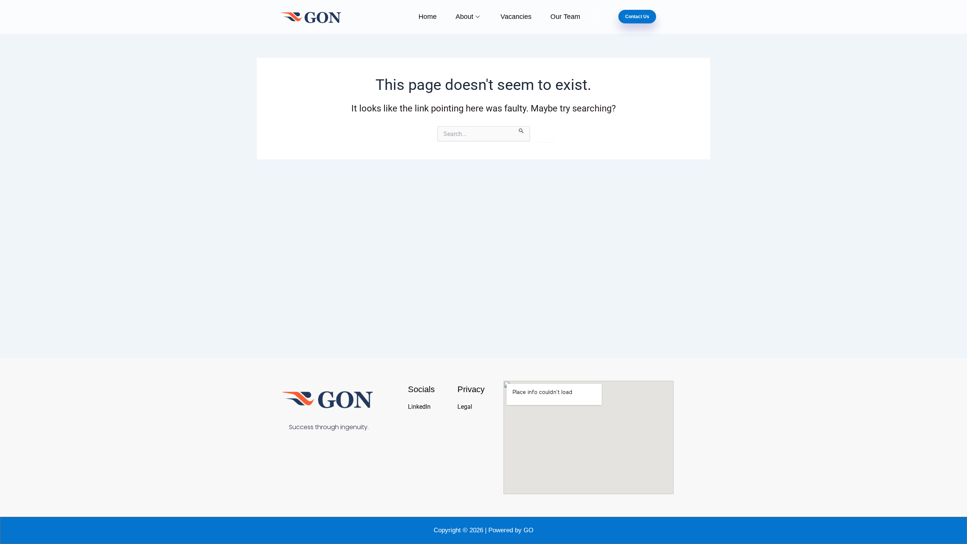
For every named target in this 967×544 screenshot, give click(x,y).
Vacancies (515, 16)
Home (428, 16)
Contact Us (637, 16)
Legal (464, 406)
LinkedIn (419, 406)
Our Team (565, 16)
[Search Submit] (521, 130)
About (464, 16)
